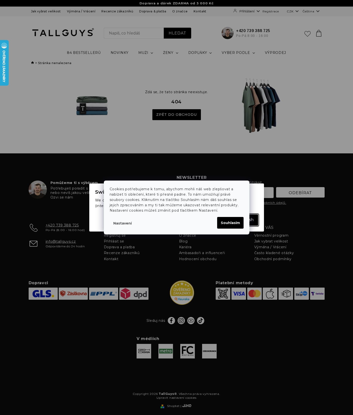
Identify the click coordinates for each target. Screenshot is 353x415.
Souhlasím (230, 223)
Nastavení (122, 223)
